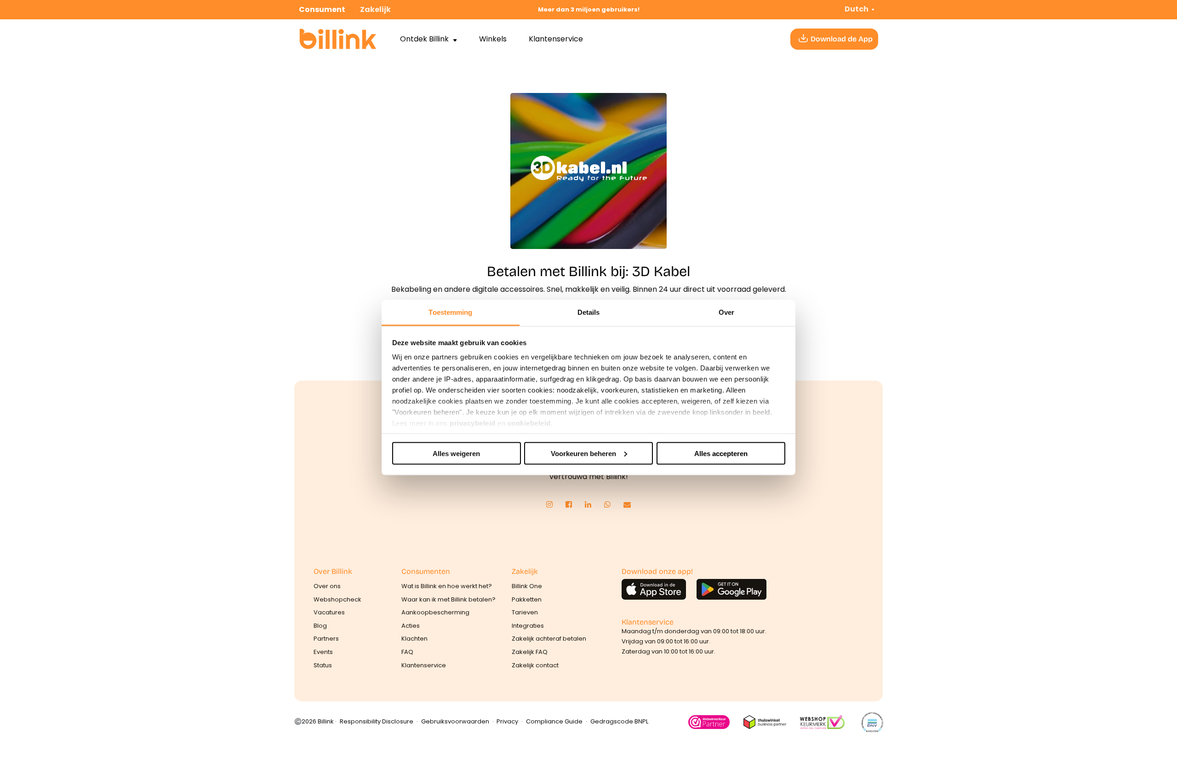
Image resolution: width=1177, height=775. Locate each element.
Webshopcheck (337, 599)
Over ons (327, 586)
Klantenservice (556, 39)
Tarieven (525, 612)
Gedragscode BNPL (619, 721)
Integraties (528, 625)
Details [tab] (588, 312)
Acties (410, 625)
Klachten (414, 638)
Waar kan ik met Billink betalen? (448, 599)
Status (323, 665)
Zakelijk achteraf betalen (549, 638)
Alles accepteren (721, 453)
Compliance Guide (554, 721)
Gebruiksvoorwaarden (455, 721)
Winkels (493, 39)
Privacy (507, 721)
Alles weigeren (456, 453)
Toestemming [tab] (450, 312)
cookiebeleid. (530, 423)
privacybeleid (473, 423)
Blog (320, 625)
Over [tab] (726, 312)
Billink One (527, 586)
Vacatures (329, 612)
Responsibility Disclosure (376, 721)
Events (323, 652)
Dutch (856, 9)
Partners (326, 638)
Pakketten (527, 599)
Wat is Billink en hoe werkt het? (446, 586)
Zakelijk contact (535, 665)
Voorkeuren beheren (583, 453)
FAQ (407, 652)
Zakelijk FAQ (530, 652)
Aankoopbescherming (435, 612)
